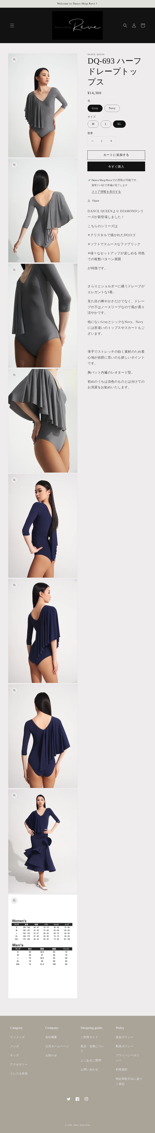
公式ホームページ (57, 1046)
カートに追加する (116, 155)
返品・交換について (92, 1049)
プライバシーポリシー (127, 1058)
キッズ (14, 1055)
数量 (90, 133)
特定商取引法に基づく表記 (129, 1081)
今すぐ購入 (116, 166)
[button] (12, 25)
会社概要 (51, 1037)
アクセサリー (19, 1064)
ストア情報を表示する (106, 191)
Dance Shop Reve (82, 1125)
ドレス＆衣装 (19, 1073)
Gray (95, 108)
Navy (112, 108)
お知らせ (51, 1055)
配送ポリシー (125, 1046)
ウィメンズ (17, 1037)
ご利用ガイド (89, 1037)
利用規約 (122, 1069)
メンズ (14, 1046)
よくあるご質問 (91, 1060)
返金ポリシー (125, 1037)
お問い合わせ (89, 1069)
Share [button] (95, 200)
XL (119, 124)
